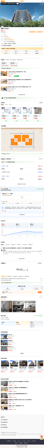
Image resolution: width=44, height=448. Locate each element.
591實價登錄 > (3, 432)
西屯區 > (10, 432)
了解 (17, 3)
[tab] (3, 159)
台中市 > (7, 432)
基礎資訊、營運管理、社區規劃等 (10, 43)
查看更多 (22, 353)
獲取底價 (17, 76)
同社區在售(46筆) (21, 94)
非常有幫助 (3, 203)
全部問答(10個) (21, 258)
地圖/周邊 (40, 263)
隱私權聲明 (26, 442)
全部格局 (40, 102)
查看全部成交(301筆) (22, 184)
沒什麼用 (30, 203)
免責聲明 (16, 442)
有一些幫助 (17, 203)
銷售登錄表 (40, 158)
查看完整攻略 (22, 214)
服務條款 (20, 442)
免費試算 (39, 292)
